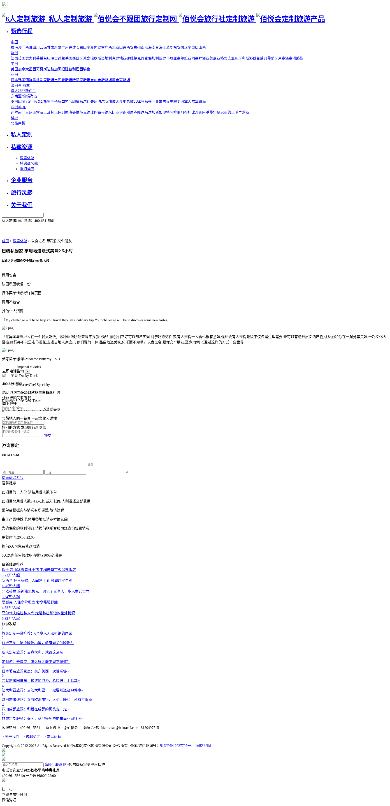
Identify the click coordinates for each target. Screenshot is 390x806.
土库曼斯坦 (63, 80)
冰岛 (86, 58)
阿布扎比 (188, 112)
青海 (158, 47)
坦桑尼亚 (220, 112)
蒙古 (162, 102)
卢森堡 (283, 58)
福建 (72, 47)
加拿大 (23, 69)
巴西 (79, 69)
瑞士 (54, 58)
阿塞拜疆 (198, 58)
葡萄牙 (272, 58)
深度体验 (27, 158)
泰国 (14, 102)
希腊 (47, 58)
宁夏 (90, 47)
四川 (36, 47)
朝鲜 (28, 80)
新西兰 (30, 91)
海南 (151, 47)
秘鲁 (86, 69)
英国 (21, 58)
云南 (43, 47)
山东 (122, 47)
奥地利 (106, 58)
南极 (21, 123)
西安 (130, 47)
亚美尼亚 (213, 58)
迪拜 (14, 112)
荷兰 (61, 58)
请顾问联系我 (12, 478)
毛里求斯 (242, 112)
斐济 (180, 102)
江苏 (166, 47)
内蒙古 (99, 47)
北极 (14, 123)
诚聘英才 (33, 737)
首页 (5, 241)
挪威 (130, 58)
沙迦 (198, 112)
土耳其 (48, 112)
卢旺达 (139, 112)
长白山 (81, 47)
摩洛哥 (70, 112)
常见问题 (54, 737)
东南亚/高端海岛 (24, 96)
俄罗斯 (95, 58)
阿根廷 (63, 69)
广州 (65, 47)
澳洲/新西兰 (20, 85)
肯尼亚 (30, 112)
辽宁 (187, 47)
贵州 (137, 47)
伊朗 (122, 112)
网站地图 (203, 746)
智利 (72, 69)
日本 (14, 80)
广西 (108, 47)
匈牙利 (240, 58)
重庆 (195, 47)
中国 (14, 42)
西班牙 (77, 58)
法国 (14, 58)
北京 (115, 47)
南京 (144, 47)
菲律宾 (139, 102)
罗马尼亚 (169, 58)
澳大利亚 (18, 91)
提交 (47, 436)
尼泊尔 (99, 102)
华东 (173, 47)
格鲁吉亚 (227, 58)
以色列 (59, 112)
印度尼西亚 (27, 102)
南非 (21, 112)
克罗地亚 (119, 58)
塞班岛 (200, 102)
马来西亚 (151, 102)
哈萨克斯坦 (81, 80)
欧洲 (14, 53)
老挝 (130, 102)
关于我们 (12, 737)
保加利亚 (155, 58)
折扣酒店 (27, 169)
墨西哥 (34, 69)
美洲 (14, 64)
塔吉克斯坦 (121, 80)
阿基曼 (207, 112)
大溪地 (121, 102)
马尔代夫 (86, 102)
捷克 (137, 58)
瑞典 (263, 58)
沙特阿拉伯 (171, 112)
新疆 (57, 47)
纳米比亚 (112, 112)
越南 (39, 102)
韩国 (21, 80)
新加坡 (110, 102)
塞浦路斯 (296, 58)
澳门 (21, 47)
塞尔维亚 (184, 58)
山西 (202, 47)
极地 (14, 118)
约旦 (231, 112)
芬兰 (39, 58)
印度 (75, 102)
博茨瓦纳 (83, 112)
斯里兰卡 (50, 102)
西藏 (28, 47)
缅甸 (61, 102)
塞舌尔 (189, 102)
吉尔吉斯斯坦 (101, 80)
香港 (14, 47)
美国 (14, 69)
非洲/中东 (18, 107)
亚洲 (14, 74)
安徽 (180, 47)
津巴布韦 (97, 112)
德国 (68, 58)
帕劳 (68, 102)
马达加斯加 (153, 112)
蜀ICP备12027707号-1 (177, 746)
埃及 (39, 112)
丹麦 (144, 58)
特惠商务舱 (29, 163)
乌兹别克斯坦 (43, 80)
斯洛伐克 (253, 58)
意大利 (30, 58)
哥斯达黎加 (49, 69)
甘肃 (50, 47)
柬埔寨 (171, 102)
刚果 (130, 112)
